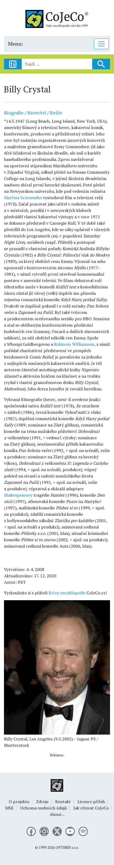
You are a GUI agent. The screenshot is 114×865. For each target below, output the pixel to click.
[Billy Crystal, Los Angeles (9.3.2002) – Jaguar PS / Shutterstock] (57, 667)
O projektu (19, 801)
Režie (56, 112)
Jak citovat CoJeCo (91, 808)
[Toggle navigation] (101, 44)
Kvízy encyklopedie (67, 593)
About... (57, 814)
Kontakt (63, 801)
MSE (9, 808)
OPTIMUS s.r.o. (67, 847)
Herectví (36, 112)
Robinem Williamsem (74, 344)
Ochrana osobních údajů (43, 808)
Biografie (14, 112)
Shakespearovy (18, 495)
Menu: (15, 43)
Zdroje (42, 801)
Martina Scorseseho (23, 198)
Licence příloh (91, 801)
